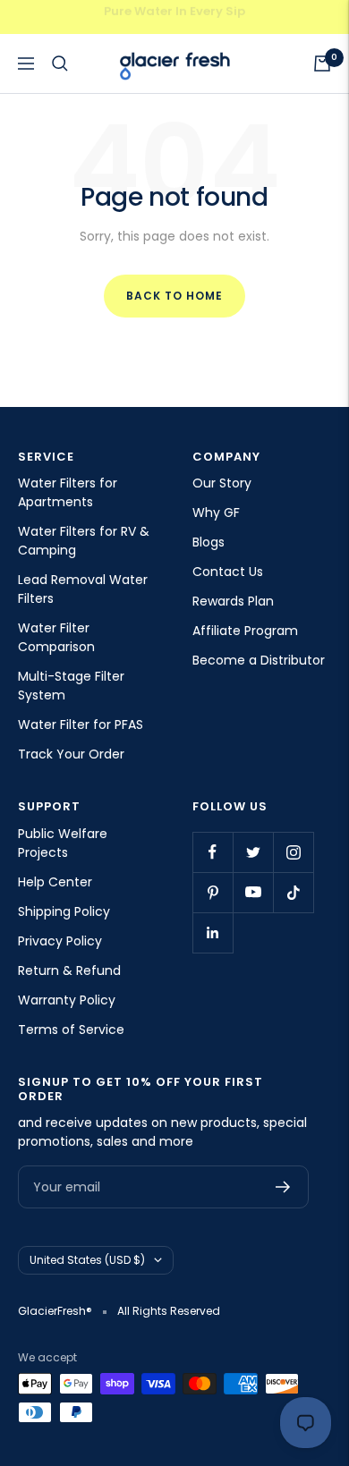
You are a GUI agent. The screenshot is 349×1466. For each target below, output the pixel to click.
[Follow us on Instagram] (293, 852)
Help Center (55, 882)
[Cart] (322, 63)
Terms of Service (71, 1029)
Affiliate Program (245, 631)
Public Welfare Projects (62, 843)
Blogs (208, 542)
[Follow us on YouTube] (253, 892)
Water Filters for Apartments (67, 492)
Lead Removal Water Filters (83, 589)
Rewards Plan (233, 601)
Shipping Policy (64, 911)
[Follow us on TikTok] (293, 892)
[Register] (283, 1187)
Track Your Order (71, 754)
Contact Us (227, 571)
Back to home (174, 295)
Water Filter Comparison (56, 637)
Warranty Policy (66, 1000)
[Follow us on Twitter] (253, 852)
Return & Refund (69, 970)
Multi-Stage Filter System (71, 685)
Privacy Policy (60, 941)
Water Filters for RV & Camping (83, 540)
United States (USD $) (87, 1259)
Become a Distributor (258, 660)
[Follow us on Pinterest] (212, 892)
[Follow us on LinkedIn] (212, 932)
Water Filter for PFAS (80, 724)
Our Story (221, 483)
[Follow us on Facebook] (212, 852)
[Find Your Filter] (60, 63)
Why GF (216, 512)
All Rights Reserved (168, 1310)
